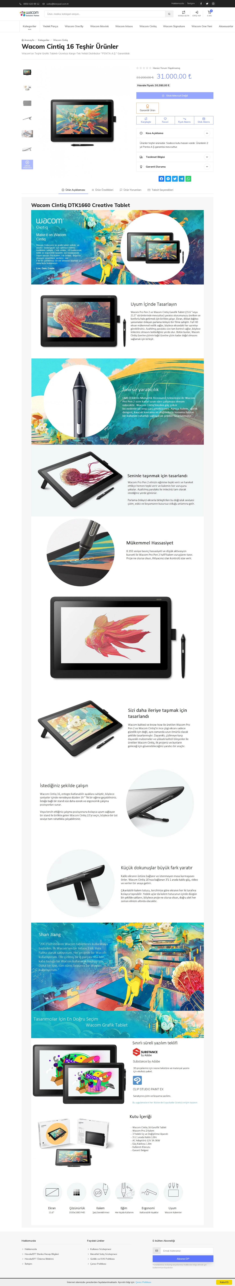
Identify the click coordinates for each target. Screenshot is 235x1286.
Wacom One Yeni (202, 26)
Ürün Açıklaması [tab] (74, 189)
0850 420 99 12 (31, 3)
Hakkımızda (178, 3)
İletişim (191, 3)
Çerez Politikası (143, 1282)
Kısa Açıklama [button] (154, 133)
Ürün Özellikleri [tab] (103, 189)
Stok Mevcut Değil (177, 95)
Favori (165, 121)
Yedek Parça (50, 26)
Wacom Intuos (124, 26)
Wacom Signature (174, 26)
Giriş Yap (196, 16)
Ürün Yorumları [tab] (131, 189)
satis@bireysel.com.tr (58, 3)
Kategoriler (29, 26)
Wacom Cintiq (148, 26)
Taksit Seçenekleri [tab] (161, 189)
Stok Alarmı (204, 121)
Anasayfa (29, 40)
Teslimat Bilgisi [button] (155, 156)
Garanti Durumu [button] (155, 166)
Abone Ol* (183, 1258)
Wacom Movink (99, 26)
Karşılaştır (146, 121)
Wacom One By (74, 26)
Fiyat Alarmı (184, 121)
